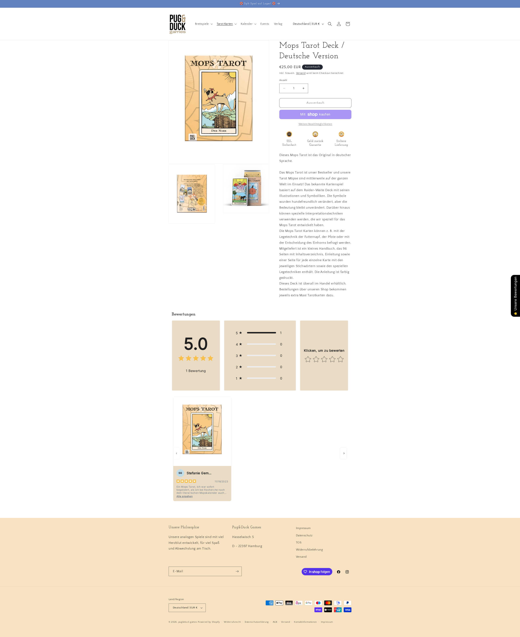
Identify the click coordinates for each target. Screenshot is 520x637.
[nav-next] (343, 453)
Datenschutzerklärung (257, 622)
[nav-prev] (176, 453)
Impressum (303, 528)
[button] (203, 24)
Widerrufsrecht (232, 622)
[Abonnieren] (237, 571)
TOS (299, 542)
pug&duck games (187, 622)
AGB (275, 622)
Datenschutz (304, 535)
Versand (301, 73)
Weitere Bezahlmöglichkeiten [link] (315, 124)
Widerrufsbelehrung (309, 549)
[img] (196, 359)
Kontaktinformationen (305, 622)
